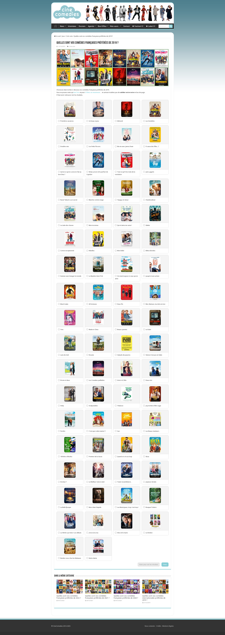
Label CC (151, 26)
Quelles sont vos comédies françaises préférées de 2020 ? (126, 597)
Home (55, 25)
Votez (165, 564)
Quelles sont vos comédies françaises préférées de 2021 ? (97, 597)
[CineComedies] (67, 11)
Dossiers (82, 26)
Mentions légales (168, 626)
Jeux (63, 36)
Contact (126, 26)
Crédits (158, 626)
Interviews (72, 26)
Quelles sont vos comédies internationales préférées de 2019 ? (153, 598)
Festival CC (139, 26)
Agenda (91, 26)
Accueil (58, 36)
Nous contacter (150, 626)
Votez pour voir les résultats (148, 564)
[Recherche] (171, 26)
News (62, 26)
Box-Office (102, 26)
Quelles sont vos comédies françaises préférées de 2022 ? (68, 597)
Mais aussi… (115, 26)
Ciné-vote (69, 36)
